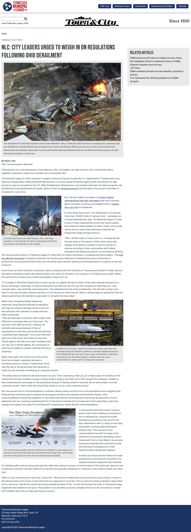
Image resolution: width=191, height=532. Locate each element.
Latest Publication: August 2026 (15, 23)
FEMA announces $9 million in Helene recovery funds (156, 58)
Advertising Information (162, 6)
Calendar (182, 6)
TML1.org (104, 6)
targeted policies (69, 188)
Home (4, 33)
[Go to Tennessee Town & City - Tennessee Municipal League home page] (14, 6)
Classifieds (140, 6)
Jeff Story (135, 68)
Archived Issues (122, 6)
